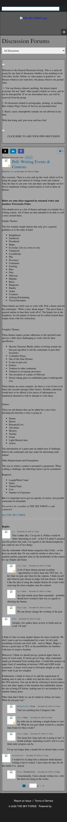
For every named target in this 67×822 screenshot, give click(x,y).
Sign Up (6, 2)
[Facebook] (21, 151)
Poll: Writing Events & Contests (31, 164)
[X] (5, 151)
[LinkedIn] (13, 151)
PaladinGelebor (23, 706)
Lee (13, 531)
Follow (28, 157)
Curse (12, 171)
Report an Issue (22, 800)
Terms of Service (44, 800)
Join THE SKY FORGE (13, 514)
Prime (19, 607)
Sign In (61, 2)
